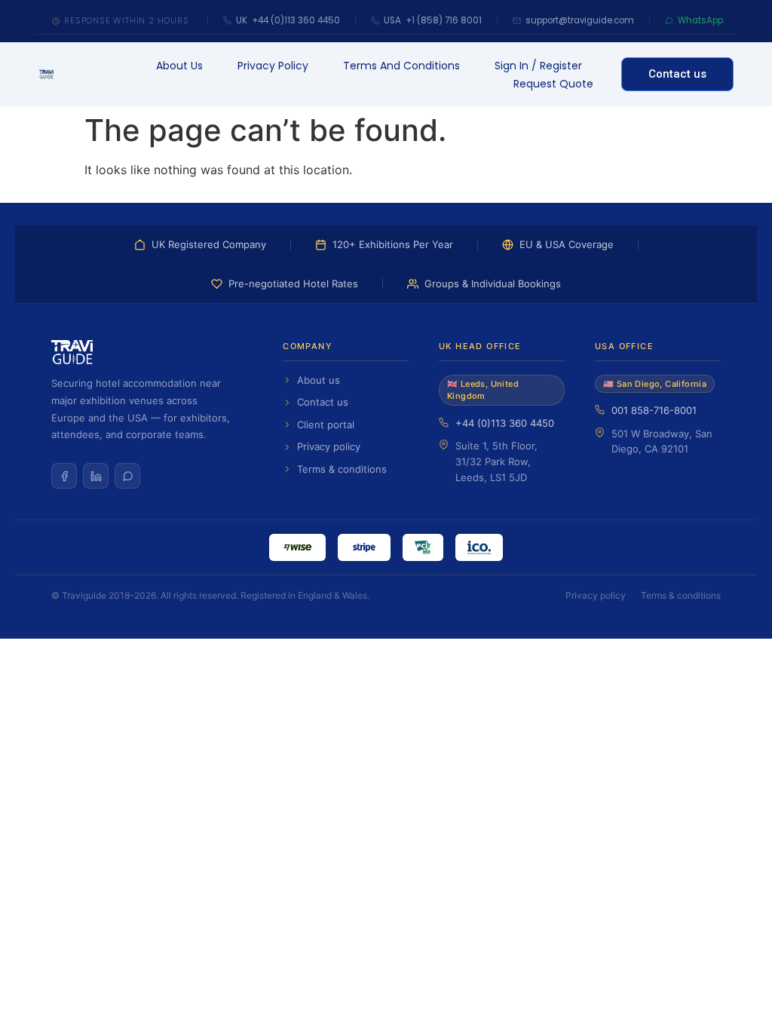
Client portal (325, 424)
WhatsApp (700, 20)
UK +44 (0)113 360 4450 (288, 20)
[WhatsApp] (127, 476)
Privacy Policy (272, 65)
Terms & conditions (342, 469)
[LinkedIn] (96, 476)
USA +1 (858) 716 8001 (433, 20)
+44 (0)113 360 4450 (504, 423)
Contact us (322, 402)
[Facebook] (64, 476)
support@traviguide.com (579, 20)
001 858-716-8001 (654, 410)
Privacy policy (328, 446)
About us (179, 65)
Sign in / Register (538, 65)
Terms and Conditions (401, 65)
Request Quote (553, 83)
